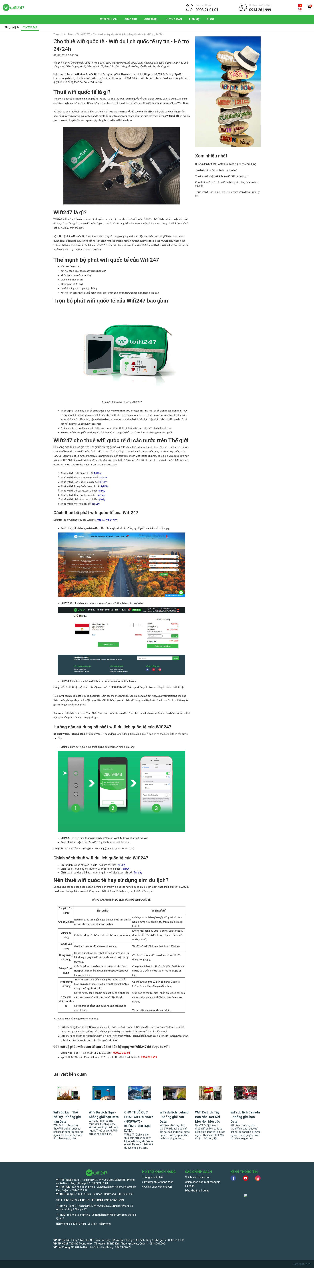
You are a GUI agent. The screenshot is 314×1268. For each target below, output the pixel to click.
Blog (210, 19)
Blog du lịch (12, 27)
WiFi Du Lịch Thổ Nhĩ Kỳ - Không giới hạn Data (67, 1116)
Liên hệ (194, 19)
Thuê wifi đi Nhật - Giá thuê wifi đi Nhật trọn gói (221, 176)
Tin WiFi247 (30, 27)
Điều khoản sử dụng (197, 1190)
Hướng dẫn (174, 19)
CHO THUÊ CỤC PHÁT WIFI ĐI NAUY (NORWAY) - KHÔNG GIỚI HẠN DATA (138, 1121)
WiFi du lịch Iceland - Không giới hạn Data (174, 1116)
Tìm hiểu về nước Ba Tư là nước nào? (216, 170)
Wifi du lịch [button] (108, 19)
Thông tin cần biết (153, 1177)
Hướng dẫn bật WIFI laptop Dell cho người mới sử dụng (225, 164)
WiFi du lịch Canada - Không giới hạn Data (245, 1116)
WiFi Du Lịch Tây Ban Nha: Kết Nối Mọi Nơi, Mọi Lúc (207, 1116)
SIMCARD (130, 19)
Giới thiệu (151, 19)
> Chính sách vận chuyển (157, 1186)
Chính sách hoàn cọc (197, 1177)
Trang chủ (59, 34)
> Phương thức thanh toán (157, 1182)
